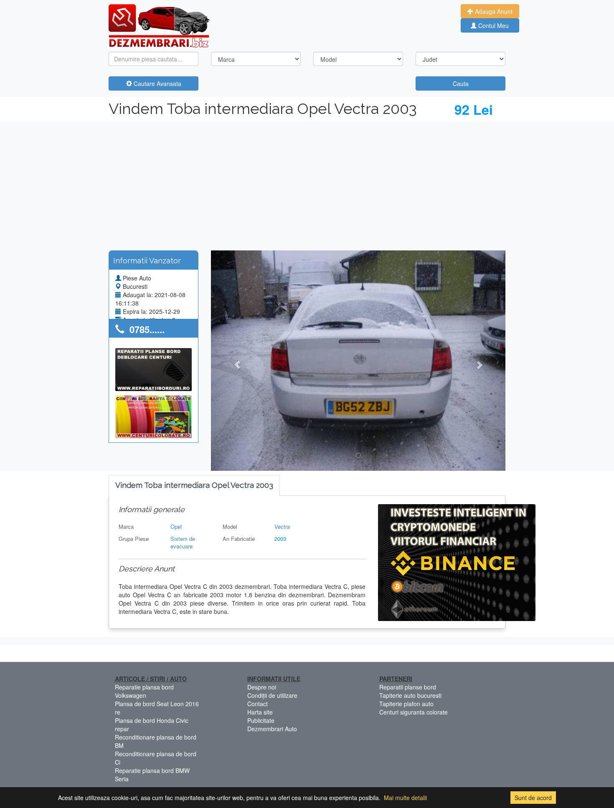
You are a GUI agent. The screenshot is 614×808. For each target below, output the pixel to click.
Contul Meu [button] (493, 25)
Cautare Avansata (156, 83)
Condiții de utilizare (272, 695)
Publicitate (260, 720)
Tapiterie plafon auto (406, 703)
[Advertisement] (307, 183)
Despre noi (261, 687)
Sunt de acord (533, 797)
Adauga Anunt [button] (493, 11)
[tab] (194, 485)
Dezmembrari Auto (272, 729)
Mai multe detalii (405, 797)
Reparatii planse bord (407, 687)
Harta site (260, 712)
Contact (257, 703)
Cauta (461, 83)
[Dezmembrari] (159, 25)
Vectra (282, 526)
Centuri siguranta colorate (413, 712)
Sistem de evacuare (182, 542)
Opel (176, 526)
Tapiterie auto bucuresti (410, 695)
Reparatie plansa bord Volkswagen (144, 691)
